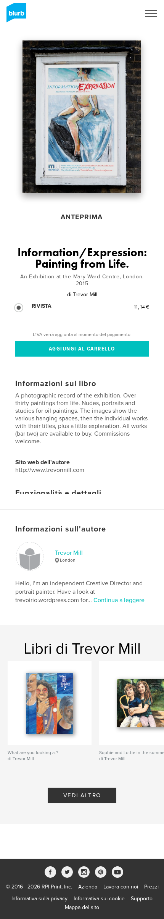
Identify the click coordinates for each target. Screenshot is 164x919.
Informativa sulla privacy (39, 898)
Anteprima (82, 217)
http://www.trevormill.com (49, 470)
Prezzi (151, 886)
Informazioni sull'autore (60, 529)
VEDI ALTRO (82, 795)
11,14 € (141, 306)
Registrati (119, 13)
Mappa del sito (82, 907)
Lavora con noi (120, 886)
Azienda (87, 886)
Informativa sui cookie (99, 898)
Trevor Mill (69, 553)
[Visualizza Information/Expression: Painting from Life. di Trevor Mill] (81, 116)
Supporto (142, 898)
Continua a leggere (119, 600)
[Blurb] (15, 16)
